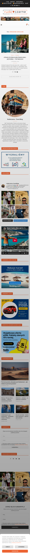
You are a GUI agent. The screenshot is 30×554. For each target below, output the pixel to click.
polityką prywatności (16, 542)
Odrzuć (8, 546)
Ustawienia (21, 546)
